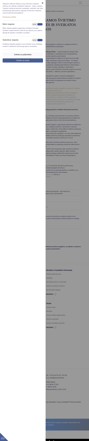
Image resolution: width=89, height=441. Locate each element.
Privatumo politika (9, 17)
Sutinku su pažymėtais (22, 54)
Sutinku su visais (22, 60)
